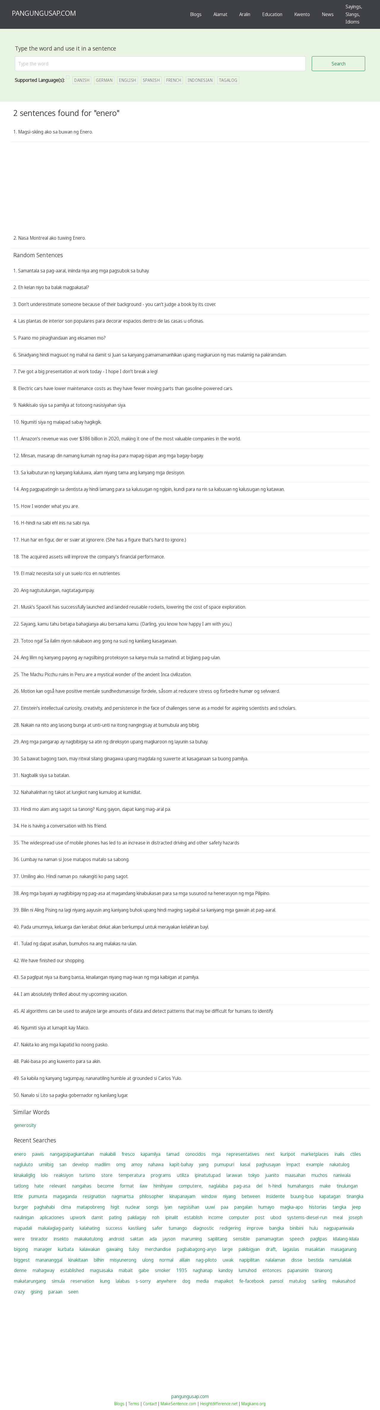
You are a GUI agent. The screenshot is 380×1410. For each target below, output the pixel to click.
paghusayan (268, 1164)
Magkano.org (253, 1403)
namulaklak (341, 1260)
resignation (94, 1196)
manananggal (49, 1260)
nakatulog (339, 1164)
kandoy (225, 1270)
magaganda (65, 1196)
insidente (275, 1196)
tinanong (323, 1270)
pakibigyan (249, 1249)
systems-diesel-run (307, 1217)
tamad (172, 1154)
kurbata (66, 1249)
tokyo (253, 1175)
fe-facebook (251, 1281)
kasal (245, 1164)
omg (120, 1164)
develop (80, 1164)
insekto (61, 1238)
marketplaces (315, 1154)
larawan (234, 1175)
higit (115, 1207)
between (251, 1196)
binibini (296, 1228)
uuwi (210, 1207)
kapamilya (150, 1154)
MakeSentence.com (178, 1403)
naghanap (203, 1270)
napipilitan (249, 1260)
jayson (169, 1238)
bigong (21, 1249)
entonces (271, 1270)
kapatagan (330, 1196)
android (116, 1238)
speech (296, 1238)
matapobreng (91, 1207)
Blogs (196, 14)
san (62, 1164)
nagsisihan (188, 1207)
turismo (87, 1175)
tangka (339, 1207)
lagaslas (291, 1249)
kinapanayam (182, 1196)
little (18, 1196)
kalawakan (90, 1249)
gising (36, 1291)
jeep (356, 1207)
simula (58, 1281)
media (202, 1281)
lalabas (123, 1281)
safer (157, 1228)
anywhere (166, 1281)
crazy (19, 1291)
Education (272, 14)
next (270, 1154)
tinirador (39, 1238)
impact (293, 1164)
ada (153, 1238)
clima (66, 1207)
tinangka (354, 1196)
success (114, 1228)
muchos (319, 1175)
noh (155, 1217)
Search (339, 63)
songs (152, 1207)
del (259, 1186)
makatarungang (30, 1281)
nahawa (156, 1164)
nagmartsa (123, 1196)
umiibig (46, 1164)
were (19, 1238)
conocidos (195, 1154)
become (105, 1186)
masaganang (344, 1249)
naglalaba (218, 1186)
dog (186, 1281)
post (260, 1217)
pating (115, 1217)
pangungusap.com (190, 1396)
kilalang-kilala (346, 1238)
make (325, 1186)
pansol (276, 1281)
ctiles (355, 1154)
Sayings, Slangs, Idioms (354, 14)
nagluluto (23, 1164)
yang (203, 1164)
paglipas (318, 1238)
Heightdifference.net (219, 1403)
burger (21, 1207)
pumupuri (224, 1164)
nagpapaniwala (339, 1228)
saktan (136, 1238)
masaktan (315, 1249)
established (72, 1270)
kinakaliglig (24, 1175)
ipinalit (171, 1217)
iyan (168, 1207)
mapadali (23, 1228)
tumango (178, 1228)
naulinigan (24, 1217)
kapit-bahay (181, 1164)
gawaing (114, 1249)
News (328, 14)
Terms (133, 1403)
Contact (150, 1403)
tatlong (21, 1186)
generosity (25, 1125)
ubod (275, 1217)
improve (255, 1228)
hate (39, 1186)
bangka (276, 1228)
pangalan (243, 1207)
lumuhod (247, 1270)
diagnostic (203, 1228)
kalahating (90, 1228)
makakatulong (89, 1238)
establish (193, 1217)
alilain (184, 1260)
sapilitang (217, 1238)
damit (97, 1217)
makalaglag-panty (56, 1228)
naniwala (342, 1175)
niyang (229, 1196)
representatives (243, 1154)
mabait (126, 1270)
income (215, 1217)
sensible (241, 1238)
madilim (102, 1164)
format (127, 1186)
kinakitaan (78, 1260)
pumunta (38, 1196)
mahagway (43, 1270)
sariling (319, 1281)
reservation (82, 1281)
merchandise (158, 1249)
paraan (55, 1291)
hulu (313, 1228)
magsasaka (101, 1270)
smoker (162, 1270)
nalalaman (275, 1260)
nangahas (81, 1186)
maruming (191, 1238)
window (209, 1196)
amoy (136, 1164)
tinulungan (347, 1186)
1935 (181, 1270)
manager (43, 1249)
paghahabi (44, 1207)
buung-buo (302, 1196)
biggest (22, 1260)
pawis (38, 1154)
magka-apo (291, 1207)
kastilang (137, 1228)
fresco (128, 1154)
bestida (316, 1260)
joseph (355, 1217)
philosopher (152, 1196)
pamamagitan (270, 1238)
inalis (339, 1154)
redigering (230, 1228)
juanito (272, 1175)
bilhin (99, 1260)
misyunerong (123, 1260)
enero (20, 1154)
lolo (44, 1175)
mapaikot (224, 1281)
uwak (228, 1260)
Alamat (220, 14)
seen (73, 1291)
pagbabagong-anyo (196, 1249)
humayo (266, 1207)
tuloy (134, 1249)
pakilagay (137, 1217)
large (227, 1249)
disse (296, 1260)
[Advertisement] (190, 189)
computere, (191, 1186)
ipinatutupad (208, 1175)
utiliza (183, 1175)
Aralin (244, 14)
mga (216, 1154)
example (315, 1164)
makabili (108, 1154)
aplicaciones (52, 1217)
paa (224, 1207)
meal (338, 1217)
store (107, 1175)
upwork (78, 1217)
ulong (147, 1260)
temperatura (131, 1175)
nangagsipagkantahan (72, 1154)
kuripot (288, 1154)
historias (318, 1207)
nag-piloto (206, 1260)
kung (105, 1281)
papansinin (298, 1270)
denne (20, 1270)
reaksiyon (63, 1175)
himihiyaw (163, 1186)
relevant (58, 1186)
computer (239, 1217)
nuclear (132, 1207)
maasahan (295, 1175)
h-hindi (275, 1186)
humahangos (301, 1186)
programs (161, 1175)
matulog (297, 1281)
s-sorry (143, 1281)
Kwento (302, 14)
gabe (144, 1270)
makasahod (343, 1281)
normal (166, 1260)
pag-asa (242, 1186)
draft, (271, 1249)
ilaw (144, 1186)
